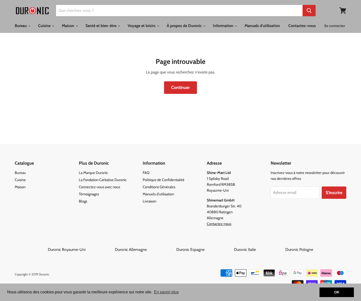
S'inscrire (334, 192)
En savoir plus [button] (166, 292)
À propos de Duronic (185, 25)
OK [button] (336, 292)
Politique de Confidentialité (163, 180)
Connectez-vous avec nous (99, 187)
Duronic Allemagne (145, 249)
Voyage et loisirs (142, 25)
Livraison (149, 201)
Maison (68, 25)
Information (223, 25)
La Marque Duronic (93, 173)
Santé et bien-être (101, 25)
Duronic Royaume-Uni (81, 249)
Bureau (21, 25)
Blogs (83, 201)
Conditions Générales (159, 187)
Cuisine (45, 25)
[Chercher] (309, 10)
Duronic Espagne (204, 249)
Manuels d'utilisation (262, 25)
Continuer (180, 87)
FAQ (146, 173)
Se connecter (334, 26)
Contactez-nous (302, 25)
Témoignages (89, 194)
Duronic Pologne (299, 249)
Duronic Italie (259, 249)
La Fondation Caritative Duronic (103, 180)
